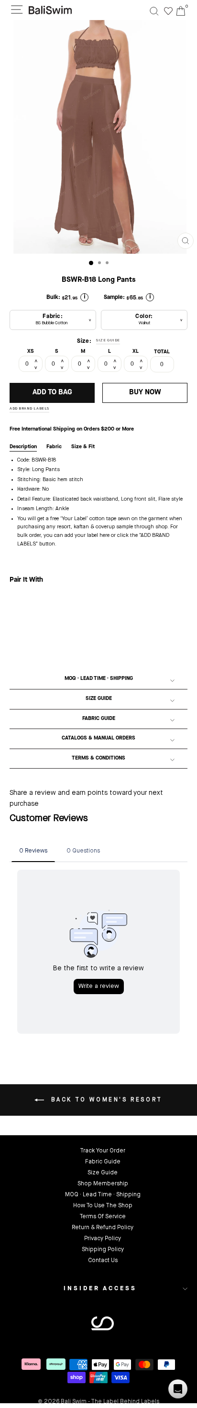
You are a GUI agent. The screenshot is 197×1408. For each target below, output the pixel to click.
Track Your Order (102, 1151)
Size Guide (99, 698)
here (104, 535)
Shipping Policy (103, 1250)
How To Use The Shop (102, 1206)
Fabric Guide (98, 718)
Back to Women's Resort (105, 1100)
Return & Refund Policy (102, 1228)
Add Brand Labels (29, 409)
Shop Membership (102, 1184)
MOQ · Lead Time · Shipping (99, 678)
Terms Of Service (102, 1217)
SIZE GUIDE (108, 340)
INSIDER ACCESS (100, 1288)
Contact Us (103, 1261)
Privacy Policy (102, 1239)
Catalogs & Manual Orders (98, 738)
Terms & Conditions (98, 758)
